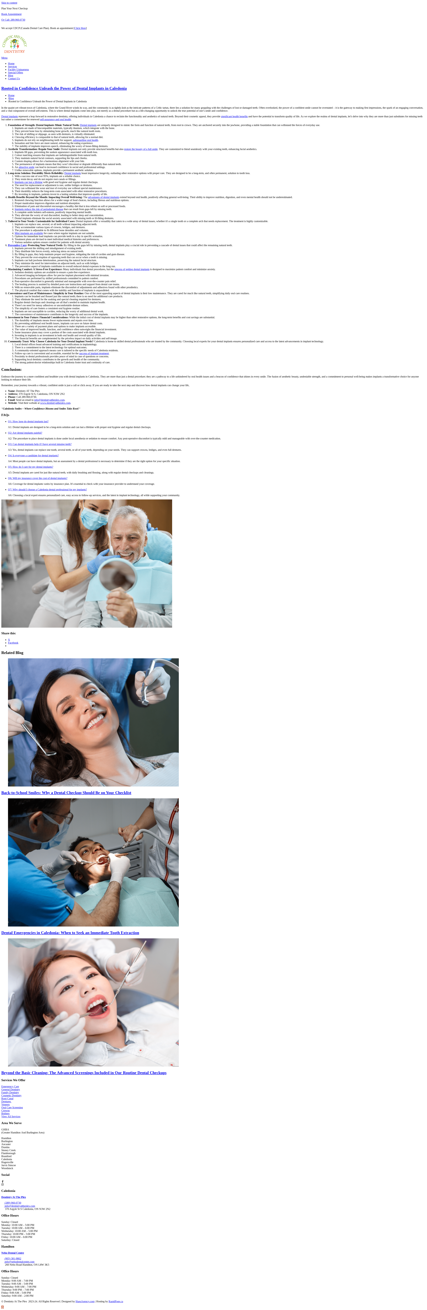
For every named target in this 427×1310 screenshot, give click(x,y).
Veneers (5, 1104)
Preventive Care (17, 245)
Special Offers (15, 72)
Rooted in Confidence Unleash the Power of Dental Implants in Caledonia (64, 88)
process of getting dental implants (131, 269)
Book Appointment (11, 14)
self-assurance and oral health (55, 119)
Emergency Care (10, 1086)
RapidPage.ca (116, 1301)
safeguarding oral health (85, 140)
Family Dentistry (10, 1092)
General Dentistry (10, 1089)
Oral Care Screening (12, 1107)
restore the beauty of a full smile (141, 149)
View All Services (10, 1116)
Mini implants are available (29, 233)
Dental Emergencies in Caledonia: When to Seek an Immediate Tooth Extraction (70, 933)
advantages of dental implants (103, 197)
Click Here (80, 28)
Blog (10, 75)
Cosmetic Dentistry (11, 1095)
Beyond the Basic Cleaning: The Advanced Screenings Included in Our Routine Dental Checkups (83, 1073)
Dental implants (9, 116)
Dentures (6, 1101)
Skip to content (9, 2)
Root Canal (7, 1098)
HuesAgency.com (85, 1301)
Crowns (5, 1110)
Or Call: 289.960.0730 (13, 19)
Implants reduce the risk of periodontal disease (39, 209)
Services (12, 66)
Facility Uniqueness (18, 69)
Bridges (5, 1113)
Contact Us (14, 78)
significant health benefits (234, 116)
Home (11, 63)
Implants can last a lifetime (29, 182)
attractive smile (26, 167)
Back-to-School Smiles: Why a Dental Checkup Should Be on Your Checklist (66, 793)
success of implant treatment (94, 353)
